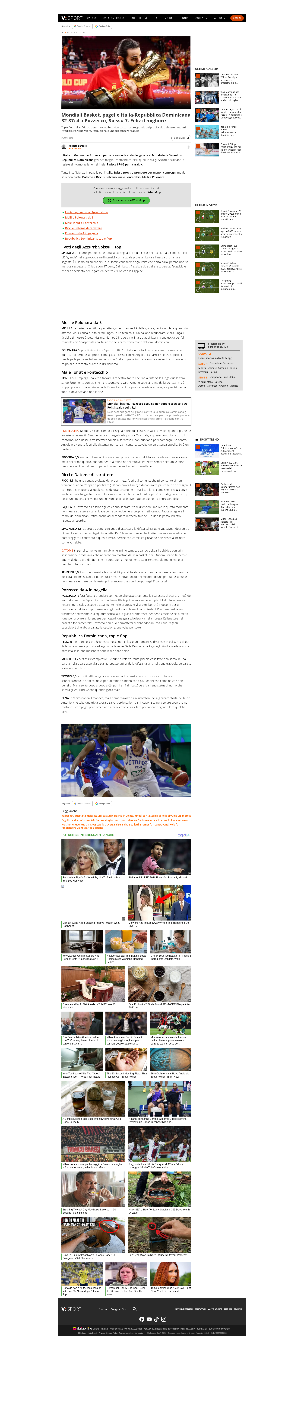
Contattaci (200, 1309)
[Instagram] (163, 1321)
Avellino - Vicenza (228, 385)
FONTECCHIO (70, 431)
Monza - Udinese (207, 367)
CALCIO (91, 18)
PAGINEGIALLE (116, 1329)
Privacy (102, 1333)
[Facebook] (141, 1321)
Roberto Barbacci (78, 145)
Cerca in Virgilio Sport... (115, 1309)
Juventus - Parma (207, 371)
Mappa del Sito (215, 1309)
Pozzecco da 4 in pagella (81, 233)
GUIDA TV (201, 18)
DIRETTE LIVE (139, 18)
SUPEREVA (225, 1329)
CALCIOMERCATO (113, 18)
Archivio (238, 1309)
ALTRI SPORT (72, 33)
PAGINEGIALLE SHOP (133, 1329)
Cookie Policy (112, 1333)
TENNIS (183, 18)
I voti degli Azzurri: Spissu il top (86, 212)
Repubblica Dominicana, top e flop (88, 238)
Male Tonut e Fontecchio (81, 223)
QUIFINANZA (201, 1329)
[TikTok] (156, 1321)
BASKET (85, 33)
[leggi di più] (188, 147)
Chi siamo (82, 1333)
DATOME (67, 550)
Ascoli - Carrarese (207, 385)
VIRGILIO (104, 1329)
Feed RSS (228, 1309)
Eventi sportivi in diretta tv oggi (215, 357)
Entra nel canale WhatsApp (128, 200)
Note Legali (92, 1333)
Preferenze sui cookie (128, 1333)
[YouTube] (149, 1321)
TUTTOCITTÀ (173, 1329)
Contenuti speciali (183, 1309)
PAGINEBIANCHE (159, 1329)
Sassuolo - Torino (227, 367)
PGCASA (147, 1329)
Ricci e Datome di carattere (83, 228)
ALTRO (218, 18)
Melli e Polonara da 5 (79, 217)
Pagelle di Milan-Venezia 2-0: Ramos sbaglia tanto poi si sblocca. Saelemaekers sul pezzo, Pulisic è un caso (124, 820)
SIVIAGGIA (190, 1329)
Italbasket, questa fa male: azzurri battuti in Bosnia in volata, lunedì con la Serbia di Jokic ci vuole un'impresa (126, 815)
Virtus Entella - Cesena (210, 381)
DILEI (182, 1329)
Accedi (237, 18)
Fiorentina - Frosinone (222, 363)
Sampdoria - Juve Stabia (222, 376)
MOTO (168, 18)
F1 (156, 18)
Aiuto (140, 1333)
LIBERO (96, 1329)
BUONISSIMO (214, 1329)
